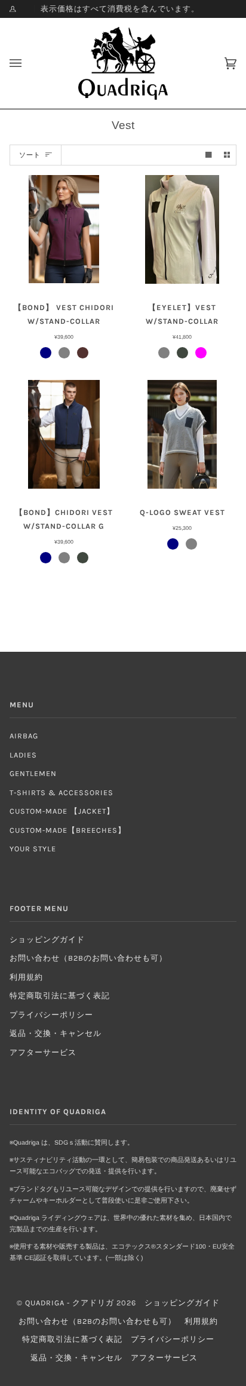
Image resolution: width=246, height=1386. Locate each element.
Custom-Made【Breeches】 (68, 830)
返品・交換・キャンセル (56, 1033)
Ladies (23, 754)
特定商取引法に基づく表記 (60, 995)
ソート (30, 155)
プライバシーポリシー (51, 1014)
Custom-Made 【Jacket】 (62, 811)
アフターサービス (43, 1052)
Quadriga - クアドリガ (69, 1302)
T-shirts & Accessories (61, 792)
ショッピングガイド (47, 939)
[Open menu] (27, 63)
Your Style (33, 848)
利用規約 (26, 977)
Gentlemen (33, 773)
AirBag (24, 735)
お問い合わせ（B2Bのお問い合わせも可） (88, 957)
